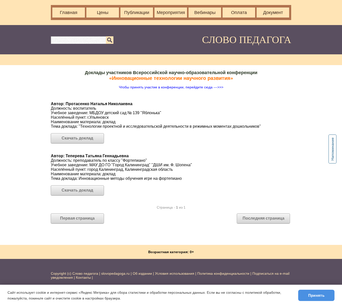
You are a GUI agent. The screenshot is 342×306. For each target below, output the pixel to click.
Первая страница (77, 218)
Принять (316, 295)
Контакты (83, 277)
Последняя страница (263, 218)
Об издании (142, 273)
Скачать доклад (77, 138)
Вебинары (205, 12)
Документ (273, 12)
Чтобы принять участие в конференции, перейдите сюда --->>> (171, 87)
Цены (102, 12)
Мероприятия (171, 12)
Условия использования (174, 273)
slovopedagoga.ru (116, 273)
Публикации (136, 12)
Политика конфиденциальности (223, 273)
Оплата (239, 12)
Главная (68, 12)
